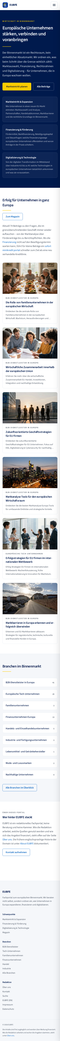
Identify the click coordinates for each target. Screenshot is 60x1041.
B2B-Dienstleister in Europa (22, 298)
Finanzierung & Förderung (14, 923)
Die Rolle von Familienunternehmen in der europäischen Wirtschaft (29, 304)
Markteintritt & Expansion (14, 919)
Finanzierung (9, 242)
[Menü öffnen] (54, 5)
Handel (5, 964)
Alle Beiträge (43, 86)
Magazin (6, 932)
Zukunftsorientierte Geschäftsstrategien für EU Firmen (28, 434)
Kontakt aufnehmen (16, 852)
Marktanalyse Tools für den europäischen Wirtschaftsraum (29, 499)
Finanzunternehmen (11, 959)
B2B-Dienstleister (10, 946)
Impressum (7, 1004)
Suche (5, 996)
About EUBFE (27, 843)
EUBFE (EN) (7, 1000)
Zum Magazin (13, 216)
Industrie (6, 968)
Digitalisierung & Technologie (15, 928)
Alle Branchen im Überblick (20, 787)
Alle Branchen (8, 973)
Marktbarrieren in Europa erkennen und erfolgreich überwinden (30, 625)
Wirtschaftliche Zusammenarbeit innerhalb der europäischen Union (30, 369)
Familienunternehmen (12, 955)
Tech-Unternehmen (11, 951)
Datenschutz (8, 1009)
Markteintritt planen (17, 86)
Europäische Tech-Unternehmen (24, 554)
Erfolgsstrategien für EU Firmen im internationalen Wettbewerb (29, 560)
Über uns (7, 839)
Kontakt (6, 991)
